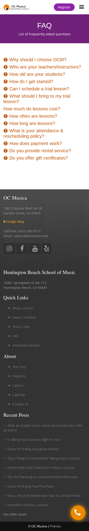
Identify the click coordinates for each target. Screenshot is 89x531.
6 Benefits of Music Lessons (28, 505)
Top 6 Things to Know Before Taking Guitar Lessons (44, 458)
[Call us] (78, 513)
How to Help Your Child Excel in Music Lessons (41, 467)
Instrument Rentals (26, 345)
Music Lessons (23, 308)
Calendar (19, 395)
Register (64, 7)
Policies (55, 526)
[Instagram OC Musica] (9, 249)
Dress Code (21, 327)
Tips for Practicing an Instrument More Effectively (42, 477)
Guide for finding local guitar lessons (33, 449)
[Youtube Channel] (35, 249)
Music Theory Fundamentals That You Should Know (44, 495)
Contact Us (21, 404)
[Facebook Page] (22, 249)
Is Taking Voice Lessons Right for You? (34, 439)
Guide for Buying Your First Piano (31, 486)
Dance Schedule (24, 317)
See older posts (15, 514)
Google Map (14, 221)
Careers (18, 385)
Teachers (19, 376)
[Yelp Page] (46, 249)
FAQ (15, 336)
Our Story (19, 367)
